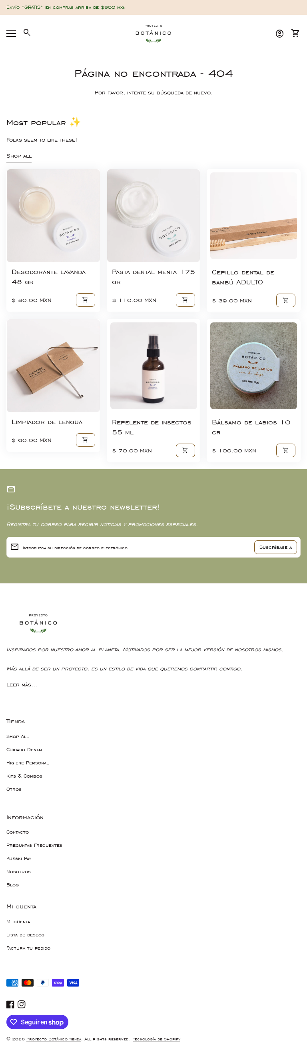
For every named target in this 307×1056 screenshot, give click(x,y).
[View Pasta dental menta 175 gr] (153, 215)
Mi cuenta (18, 921)
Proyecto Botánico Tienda (53, 1039)
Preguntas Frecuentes (34, 845)
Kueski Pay (18, 858)
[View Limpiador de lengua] (53, 365)
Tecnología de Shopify (156, 1039)
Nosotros (18, 871)
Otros (14, 789)
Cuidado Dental (24, 749)
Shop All (17, 736)
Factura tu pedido (28, 948)
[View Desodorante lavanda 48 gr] (53, 215)
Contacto (17, 832)
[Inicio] (153, 32)
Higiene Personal (27, 763)
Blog (12, 885)
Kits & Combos (24, 776)
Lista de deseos (25, 935)
